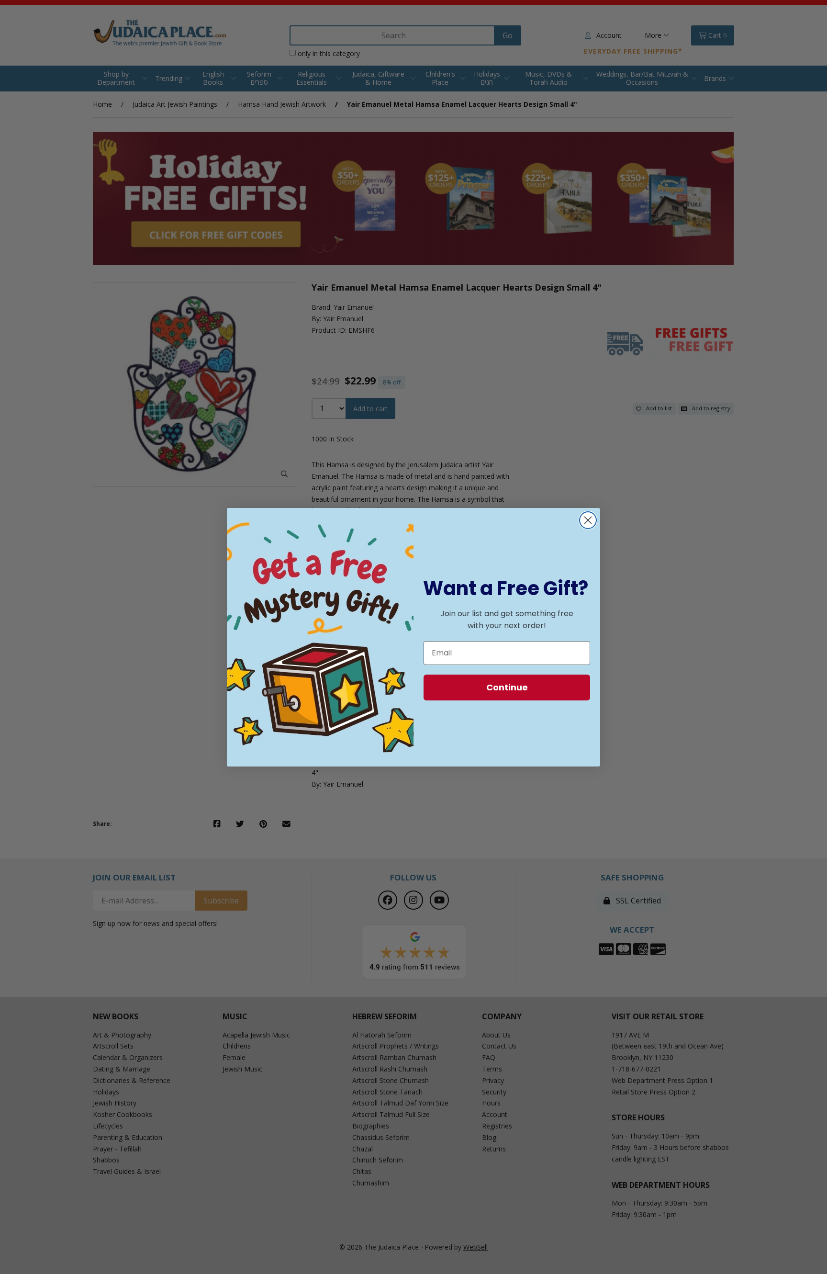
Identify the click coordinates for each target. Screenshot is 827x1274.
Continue (507, 687)
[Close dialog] (588, 520)
